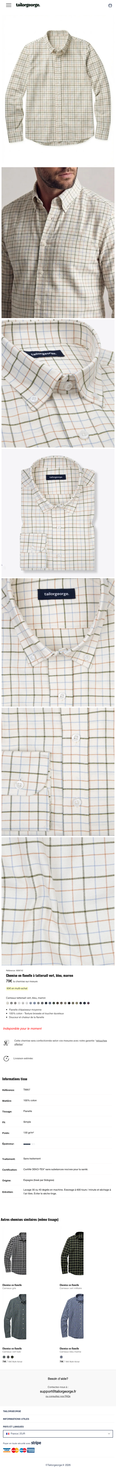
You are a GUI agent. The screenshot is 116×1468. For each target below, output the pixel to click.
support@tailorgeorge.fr (58, 1391)
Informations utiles (16, 1419)
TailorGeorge (12, 1411)
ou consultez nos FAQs (58, 1396)
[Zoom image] (109, 20)
